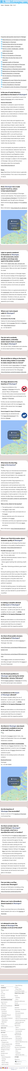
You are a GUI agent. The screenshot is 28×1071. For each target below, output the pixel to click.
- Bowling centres (5, 1046)
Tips (2, 992)
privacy (16, 1067)
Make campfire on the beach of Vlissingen (14, 64)
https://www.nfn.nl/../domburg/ (19, 208)
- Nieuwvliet (18, 1049)
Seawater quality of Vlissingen (11, 62)
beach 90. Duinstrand (9, 416)
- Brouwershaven (19, 1013)
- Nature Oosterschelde (21, 1018)
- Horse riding (4, 1062)
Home (2, 985)
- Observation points (6, 1038)
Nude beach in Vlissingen (9, 42)
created (7, 966)
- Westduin (4, 1022)
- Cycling (3, 1059)
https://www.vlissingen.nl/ (8, 165)
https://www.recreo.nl (9, 325)
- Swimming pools (5, 1057)
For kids (3, 993)
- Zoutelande (18, 1040)
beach (24, 365)
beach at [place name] (19, 835)
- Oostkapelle (18, 1031)
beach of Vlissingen (6, 99)
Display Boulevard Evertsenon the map (14, 781)
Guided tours (4, 1053)
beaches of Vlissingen (20, 814)
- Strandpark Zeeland (6, 1018)
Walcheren (17, 1025)
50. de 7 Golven (14, 202)
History (3, 995)
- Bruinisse (18, 1015)
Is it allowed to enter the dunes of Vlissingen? (15, 87)
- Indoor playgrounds (6, 1044)
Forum (16, 1003)
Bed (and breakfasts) (6, 1005)
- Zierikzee (17, 1017)
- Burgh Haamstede (20, 1020)
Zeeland (17, 1007)
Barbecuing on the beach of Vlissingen (13, 71)
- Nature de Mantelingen (18, 1033)
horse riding (15, 365)
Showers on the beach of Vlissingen (12, 66)
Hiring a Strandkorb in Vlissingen (11, 84)
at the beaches (10, 465)
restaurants (6, 292)
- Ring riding (18, 989)
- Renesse (17, 1011)
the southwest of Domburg (9, 198)
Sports (3, 1055)
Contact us (18, 1064)
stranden (12, 323)
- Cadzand (17, 1053)
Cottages (3, 1009)
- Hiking (3, 1060)
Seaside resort (5, 990)
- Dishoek (17, 1043)
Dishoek (24, 323)
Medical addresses (20, 1001)
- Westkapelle (18, 1038)
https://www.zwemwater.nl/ (14, 547)
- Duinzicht (4, 1011)
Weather (3, 997)
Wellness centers (5, 1047)
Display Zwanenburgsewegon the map (14, 435)
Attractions (4, 1040)
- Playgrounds (4, 1042)
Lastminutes (4, 1025)
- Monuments (4, 1036)
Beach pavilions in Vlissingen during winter (14, 69)
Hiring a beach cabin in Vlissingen (12, 46)
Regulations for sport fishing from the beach (14, 80)
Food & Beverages (19, 991)
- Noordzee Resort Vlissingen (6, 1015)
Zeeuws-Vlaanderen (20, 1047)
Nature (3, 1051)
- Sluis (16, 1051)
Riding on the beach (8, 53)
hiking (10, 966)
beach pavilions (9, 680)
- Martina (3, 1004)
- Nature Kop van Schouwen (19, 1023)
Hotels (2, 1023)
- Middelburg (18, 1045)
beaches (4, 389)
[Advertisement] (14, 21)
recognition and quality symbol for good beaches (14, 498)
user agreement (11, 1067)
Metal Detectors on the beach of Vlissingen (14, 39)
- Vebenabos (4, 1020)
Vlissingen (22, 94)
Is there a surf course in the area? (12, 82)
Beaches (3, 1030)
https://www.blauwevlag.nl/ (18, 528)
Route (16, 995)
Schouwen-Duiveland (20, 1009)
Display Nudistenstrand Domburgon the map (14, 225)
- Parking (17, 997)
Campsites (4, 1007)
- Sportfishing (18, 985)
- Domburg (17, 1036)
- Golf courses (4, 1064)
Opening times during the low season (13, 44)
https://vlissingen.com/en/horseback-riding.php (13, 372)
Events (16, 987)
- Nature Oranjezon (20, 1029)
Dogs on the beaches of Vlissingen (12, 55)
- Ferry (16, 999)
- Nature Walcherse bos (21, 1041)
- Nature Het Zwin (19, 1054)
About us (17, 1059)
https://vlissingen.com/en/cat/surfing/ (11, 891)
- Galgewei (4, 1013)
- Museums (4, 1035)
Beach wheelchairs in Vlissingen (11, 73)
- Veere (17, 1027)
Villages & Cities (5, 1049)
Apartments (4, 1002)
